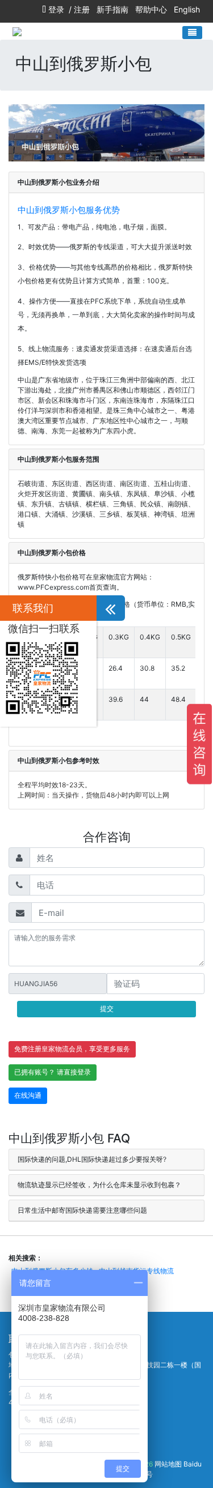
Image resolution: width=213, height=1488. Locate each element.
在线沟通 (27, 1095)
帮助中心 (151, 9)
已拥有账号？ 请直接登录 (52, 1072)
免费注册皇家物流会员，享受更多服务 (72, 1048)
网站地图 (168, 1464)
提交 (107, 1008)
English (187, 9)
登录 (56, 9)
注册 (82, 9)
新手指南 (112, 9)
